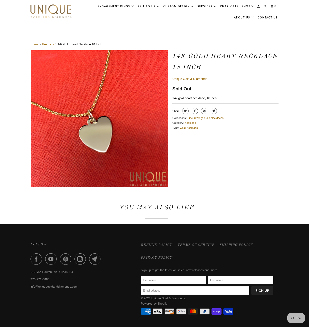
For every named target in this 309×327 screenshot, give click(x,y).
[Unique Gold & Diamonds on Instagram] (81, 259)
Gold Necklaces (214, 118)
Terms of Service (195, 245)
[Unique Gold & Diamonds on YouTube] (52, 259)
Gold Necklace (189, 127)
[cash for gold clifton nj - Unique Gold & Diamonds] (99, 119)
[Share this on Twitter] (185, 111)
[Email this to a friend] (213, 111)
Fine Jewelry (195, 118)
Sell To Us (147, 6)
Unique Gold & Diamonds (189, 79)
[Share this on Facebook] (194, 111)
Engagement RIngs (114, 6)
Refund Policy (156, 245)
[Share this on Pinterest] (203, 111)
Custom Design (177, 6)
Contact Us (268, 17)
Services (205, 6)
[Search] (265, 6)
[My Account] (258, 6)
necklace (190, 122)
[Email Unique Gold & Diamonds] (96, 259)
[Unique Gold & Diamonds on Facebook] (37, 259)
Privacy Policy (156, 257)
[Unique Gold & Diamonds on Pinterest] (67, 259)
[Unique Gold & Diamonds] (52, 11)
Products (48, 44)
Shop (246, 6)
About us (242, 17)
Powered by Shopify (154, 303)
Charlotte (229, 6)
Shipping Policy (236, 245)
